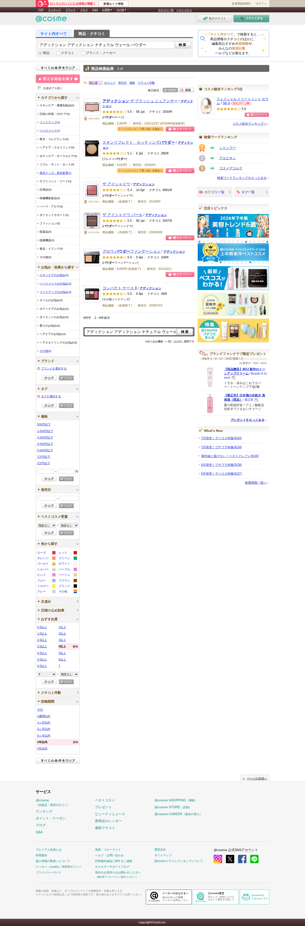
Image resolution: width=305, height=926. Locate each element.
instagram (218, 859)
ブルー (46, 581)
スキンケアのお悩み (54, 275)
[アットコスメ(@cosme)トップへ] (51, 20)
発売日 (122, 82)
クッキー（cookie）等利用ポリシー (58, 866)
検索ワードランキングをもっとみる (242, 178)
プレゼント (103, 807)
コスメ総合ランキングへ (250, 123)
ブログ (84, 9)
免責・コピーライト (108, 849)
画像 (186, 90)
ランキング (54, 9)
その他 (45, 351)
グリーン (67, 559)
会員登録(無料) (241, 3)
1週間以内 (43, 716)
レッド (67, 553)
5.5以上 (42, 659)
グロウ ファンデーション (131, 251)
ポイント (110, 82)
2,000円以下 (45, 437)
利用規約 (41, 855)
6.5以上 (42, 666)
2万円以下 (43, 463)
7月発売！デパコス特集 (221, 438)
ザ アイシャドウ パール (122, 214)
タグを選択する (51, 396)
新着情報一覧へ (256, 482)
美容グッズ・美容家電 (55, 173)
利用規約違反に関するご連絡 (113, 861)
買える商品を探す (58, 78)
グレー (46, 592)
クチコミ (67, 53)
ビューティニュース (110, 814)
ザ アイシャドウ (116, 184)
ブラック (67, 586)
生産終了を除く (53, 88)
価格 (132, 82)
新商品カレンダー (108, 821)
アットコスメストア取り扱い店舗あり (140, 129)
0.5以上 (42, 627)
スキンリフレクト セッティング (138, 142)
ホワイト (67, 564)
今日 (40, 709)
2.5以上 (42, 640)
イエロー (46, 586)
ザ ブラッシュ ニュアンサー (140, 101)
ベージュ (67, 575)
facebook (242, 859)
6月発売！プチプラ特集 (221, 465)
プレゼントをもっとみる (247, 420)
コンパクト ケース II (119, 288)
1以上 (62, 627)
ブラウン (67, 581)
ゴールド (46, 564)
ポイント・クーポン (51, 818)
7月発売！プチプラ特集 (221, 447)
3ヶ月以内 (43, 729)
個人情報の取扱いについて (53, 861)
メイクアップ (50, 122)
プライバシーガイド (48, 872)
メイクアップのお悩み (55, 292)
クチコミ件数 (146, 82)
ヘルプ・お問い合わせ (109, 855)
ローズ (46, 553)
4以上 (68, 646)
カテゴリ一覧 (166, 10)
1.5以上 (42, 633)
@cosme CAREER (178, 814)
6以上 (62, 659)
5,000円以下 (45, 450)
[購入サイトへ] (257, 115)
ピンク (46, 575)
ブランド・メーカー (101, 53)
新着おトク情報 (113, 3)
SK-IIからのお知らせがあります (241, 103)
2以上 (62, 633)
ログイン (261, 3)
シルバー (46, 570)
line (254, 859)
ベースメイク (50, 130)
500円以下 (44, 424)
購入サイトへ (180, 129)
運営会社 (160, 849)
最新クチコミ (105, 828)
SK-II (226, 103)
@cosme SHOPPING (176, 800)
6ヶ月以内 (43, 735)
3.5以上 (42, 646)
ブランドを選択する (54, 368)
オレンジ (46, 559)
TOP (41, 9)
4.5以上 (42, 653)
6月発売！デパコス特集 (221, 473)
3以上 (62, 640)
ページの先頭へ (257, 778)
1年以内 (57, 742)
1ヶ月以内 (43, 722)
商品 (46, 53)
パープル (67, 570)
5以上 (62, 653)
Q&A (95, 9)
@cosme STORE (173, 807)
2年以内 (42, 748)
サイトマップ (163, 855)
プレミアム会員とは (48, 849)
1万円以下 (43, 456)
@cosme (53, 802)
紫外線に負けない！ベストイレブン (230, 456)
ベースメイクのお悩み (55, 283)
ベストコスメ (184, 10)
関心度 (93, 82)
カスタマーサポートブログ (112, 866)
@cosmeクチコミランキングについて (178, 861)
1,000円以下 (45, 431)
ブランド (70, 9)
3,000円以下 (45, 444)
